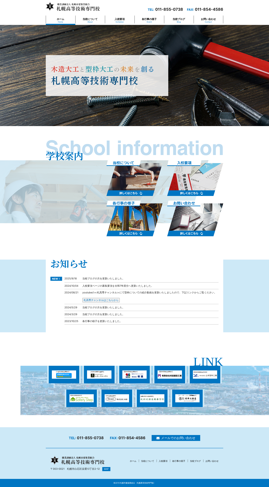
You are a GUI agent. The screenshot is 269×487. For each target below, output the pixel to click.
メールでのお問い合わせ (178, 438)
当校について (90, 20)
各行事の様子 (149, 20)
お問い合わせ (208, 20)
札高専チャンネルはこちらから (101, 300)
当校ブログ (179, 20)
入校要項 (120, 20)
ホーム (60, 20)
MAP (106, 469)
